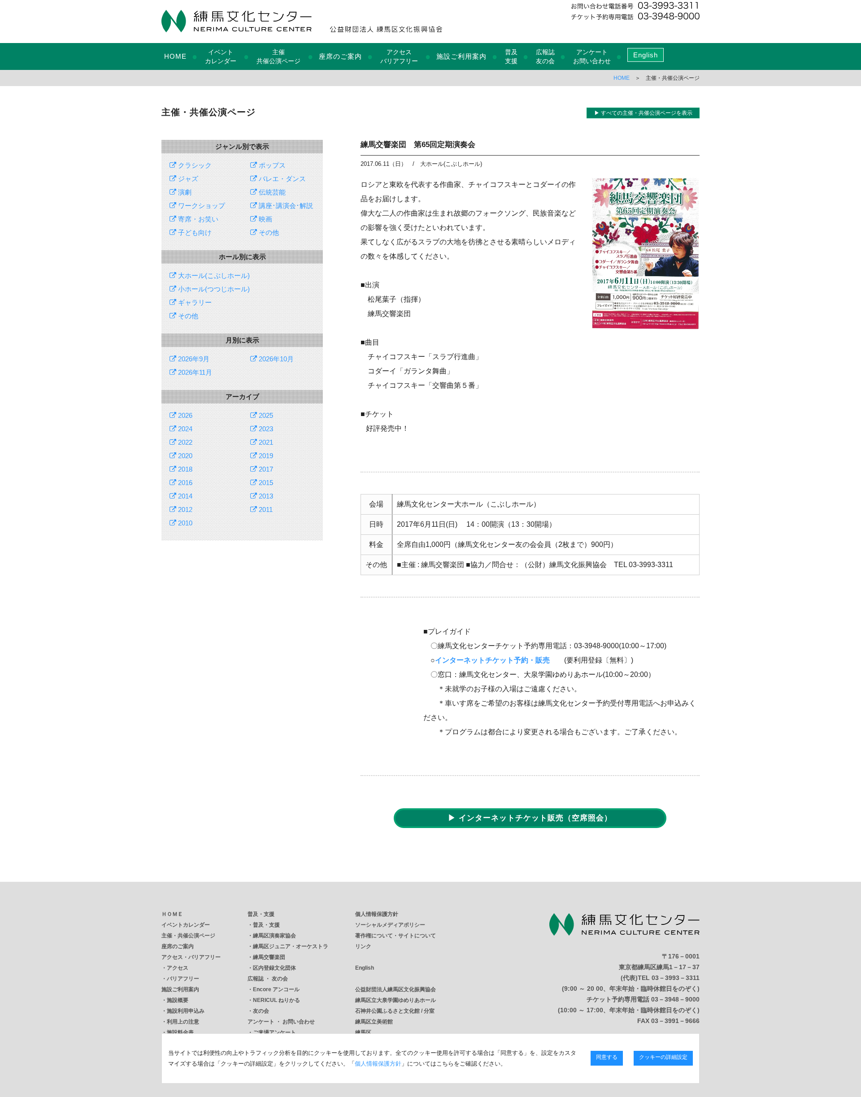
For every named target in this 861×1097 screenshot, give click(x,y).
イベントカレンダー (185, 925)
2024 (184, 429)
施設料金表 (180, 1032)
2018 (184, 469)
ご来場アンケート (274, 1032)
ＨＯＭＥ (172, 914)
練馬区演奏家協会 (274, 935)
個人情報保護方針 (376, 914)
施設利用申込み (185, 1011)
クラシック (194, 165)
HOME (175, 56)
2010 (184, 523)
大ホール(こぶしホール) (213, 275)
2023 (265, 429)
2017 (265, 469)
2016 (184, 482)
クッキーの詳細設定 (663, 1057)
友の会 (261, 1011)
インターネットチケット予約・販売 (492, 660)
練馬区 (363, 1032)
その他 (268, 232)
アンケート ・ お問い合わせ (281, 1022)
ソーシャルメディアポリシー (390, 925)
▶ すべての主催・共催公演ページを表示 (643, 113)
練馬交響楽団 (269, 957)
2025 (265, 415)
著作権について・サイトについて (395, 935)
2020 (184, 456)
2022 (184, 442)
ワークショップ (200, 205)
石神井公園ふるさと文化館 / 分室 (395, 1011)
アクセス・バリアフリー (191, 957)
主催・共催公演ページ (188, 935)
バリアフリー (183, 979)
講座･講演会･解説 (285, 205)
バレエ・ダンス (281, 178)
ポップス (271, 165)
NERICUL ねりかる (276, 1000)
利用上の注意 (183, 1022)
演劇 (183, 192)
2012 (184, 509)
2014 (184, 496)
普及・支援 (261, 914)
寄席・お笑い (197, 219)
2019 (265, 456)
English (645, 55)
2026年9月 (192, 359)
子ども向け (194, 232)
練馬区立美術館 (374, 1022)
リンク (363, 946)
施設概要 (177, 1000)
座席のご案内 (340, 56)
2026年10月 (275, 359)
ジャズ (187, 178)
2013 (265, 496)
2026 (184, 415)
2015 (265, 482)
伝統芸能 (271, 192)
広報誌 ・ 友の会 (268, 979)
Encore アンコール (276, 989)
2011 (265, 509)
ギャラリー (194, 302)
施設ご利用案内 (461, 56)
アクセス (177, 968)
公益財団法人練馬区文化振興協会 (395, 989)
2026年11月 (194, 372)
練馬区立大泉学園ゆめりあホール (395, 1000)
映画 (264, 219)
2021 (265, 442)
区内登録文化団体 (274, 968)
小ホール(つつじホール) (213, 289)
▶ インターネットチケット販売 (530, 818)
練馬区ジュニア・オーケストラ (290, 946)
